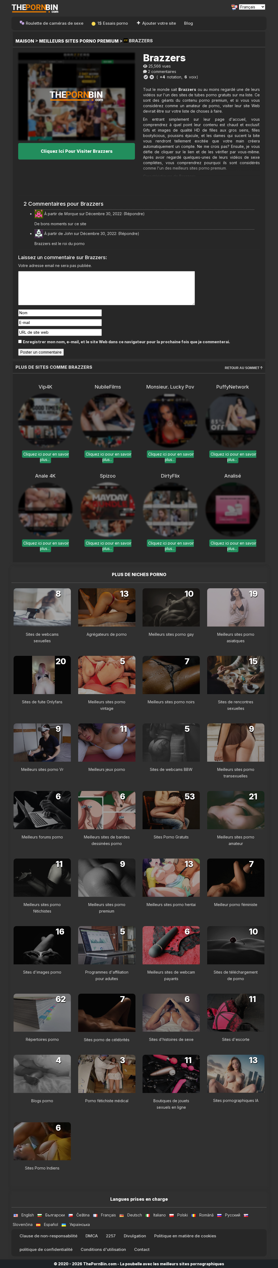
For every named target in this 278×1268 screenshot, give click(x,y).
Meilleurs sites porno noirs (171, 702)
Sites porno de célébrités (106, 1039)
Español (51, 1224)
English (27, 1215)
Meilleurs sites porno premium (79, 41)
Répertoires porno (42, 1039)
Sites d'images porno (42, 972)
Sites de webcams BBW (171, 769)
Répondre (134, 213)
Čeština (83, 1215)
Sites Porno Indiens (42, 1168)
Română (206, 1215)
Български (55, 1215)
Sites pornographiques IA (235, 1100)
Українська (80, 1224)
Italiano (159, 1215)
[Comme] (146, 77)
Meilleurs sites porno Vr (42, 769)
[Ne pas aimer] (151, 77)
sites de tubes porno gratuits (205, 95)
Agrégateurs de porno (107, 634)
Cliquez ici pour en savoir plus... (46, 457)
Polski (182, 1215)
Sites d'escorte (235, 1039)
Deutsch (134, 1215)
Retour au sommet (242, 368)
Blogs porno (42, 1100)
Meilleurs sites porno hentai (171, 904)
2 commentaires (162, 71)
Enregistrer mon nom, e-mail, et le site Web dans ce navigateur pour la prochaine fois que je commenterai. (126, 341)
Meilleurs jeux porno (107, 769)
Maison (24, 41)
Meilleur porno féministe (235, 904)
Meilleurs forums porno (42, 837)
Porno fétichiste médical (106, 1100)
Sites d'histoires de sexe (171, 1039)
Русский (232, 1215)
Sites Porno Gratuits (171, 837)
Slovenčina (23, 1224)
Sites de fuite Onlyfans (42, 702)
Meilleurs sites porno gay (171, 634)
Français (108, 1215)
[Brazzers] (76, 96)
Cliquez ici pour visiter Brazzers (77, 151)
